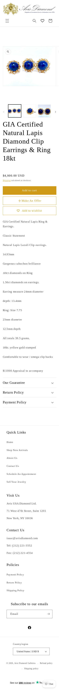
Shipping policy (31, 668)
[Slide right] (55, 111)
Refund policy (46, 663)
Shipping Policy (15, 590)
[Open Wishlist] (42, 21)
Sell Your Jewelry (16, 481)
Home (10, 442)
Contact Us (13, 466)
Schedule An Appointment (21, 474)
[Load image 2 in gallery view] (29, 111)
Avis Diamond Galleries (25, 663)
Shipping (7, 180)
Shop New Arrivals (17, 450)
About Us (12, 458)
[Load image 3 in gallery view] (44, 111)
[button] (7, 21)
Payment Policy (15, 574)
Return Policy (14, 582)
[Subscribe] (48, 614)
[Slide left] (3, 111)
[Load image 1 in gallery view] (14, 111)
